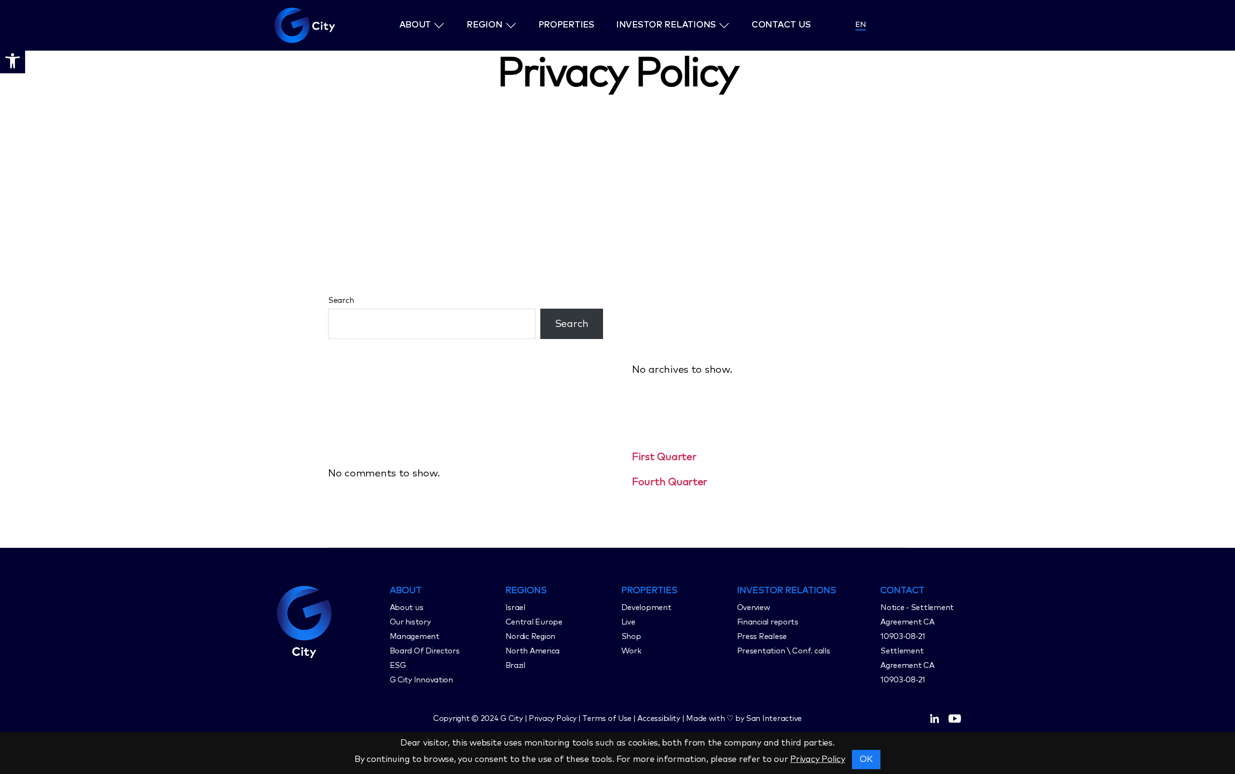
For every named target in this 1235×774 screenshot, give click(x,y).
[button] (12, 60)
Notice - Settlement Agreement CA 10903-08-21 (917, 622)
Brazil (515, 665)
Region (484, 25)
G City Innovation (421, 680)
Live (628, 622)
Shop (631, 636)
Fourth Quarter (669, 482)
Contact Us (781, 25)
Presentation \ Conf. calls (783, 651)
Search (341, 300)
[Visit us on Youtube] (955, 718)
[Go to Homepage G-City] (328, 621)
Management (414, 636)
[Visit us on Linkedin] (934, 718)
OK (866, 759)
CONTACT (902, 590)
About (415, 25)
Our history (410, 622)
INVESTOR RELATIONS (786, 590)
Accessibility (658, 718)
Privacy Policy (817, 759)
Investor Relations (666, 25)
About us (407, 607)
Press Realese (762, 636)
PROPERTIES (649, 590)
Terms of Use (606, 718)
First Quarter (664, 457)
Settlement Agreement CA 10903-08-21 (907, 665)
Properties (566, 25)
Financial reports (767, 622)
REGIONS (526, 590)
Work (631, 651)
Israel (515, 607)
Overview (753, 607)
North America (533, 651)
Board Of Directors (425, 651)
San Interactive (774, 718)
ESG (398, 665)
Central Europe (534, 622)
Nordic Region (531, 636)
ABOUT (406, 590)
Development (646, 607)
